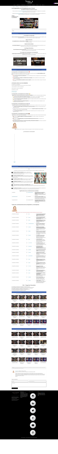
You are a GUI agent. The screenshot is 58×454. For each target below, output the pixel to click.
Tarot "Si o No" (24, 392)
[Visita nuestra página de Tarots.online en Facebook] (33, 421)
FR (56, 3)
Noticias (37, 4)
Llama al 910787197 (29, 4)
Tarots (14, 4)
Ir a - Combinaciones (14, 17)
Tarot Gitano (21, 392)
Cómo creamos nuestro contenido (41, 394)
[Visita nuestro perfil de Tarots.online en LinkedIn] (33, 406)
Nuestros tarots (22, 391)
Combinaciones (23, 4)
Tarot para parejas (25, 394)
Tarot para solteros (22, 393)
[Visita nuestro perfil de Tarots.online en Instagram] (33, 399)
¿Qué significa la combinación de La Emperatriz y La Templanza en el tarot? (21, 286)
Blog (40, 4)
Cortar (14, 162)
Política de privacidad (42, 393)
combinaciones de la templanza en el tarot (36, 330)
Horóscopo (33, 4)
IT (57, 3)
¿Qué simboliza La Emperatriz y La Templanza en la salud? (19, 290)
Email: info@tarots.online (14, 399)
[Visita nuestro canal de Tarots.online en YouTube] (33, 428)
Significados (18, 4)
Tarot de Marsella (22, 396)
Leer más (16, 376)
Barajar (14, 161)
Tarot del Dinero (22, 395)
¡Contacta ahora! (15, 400)
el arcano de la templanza (20, 13)
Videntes (43, 4)
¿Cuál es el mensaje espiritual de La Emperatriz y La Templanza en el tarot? (21, 289)
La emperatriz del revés (14, 196)
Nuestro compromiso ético (41, 394)
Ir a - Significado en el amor (15, 16)
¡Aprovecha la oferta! (14, 91)
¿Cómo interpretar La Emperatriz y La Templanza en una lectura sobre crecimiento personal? (23, 287)
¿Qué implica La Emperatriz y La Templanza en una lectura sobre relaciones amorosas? (22, 288)
